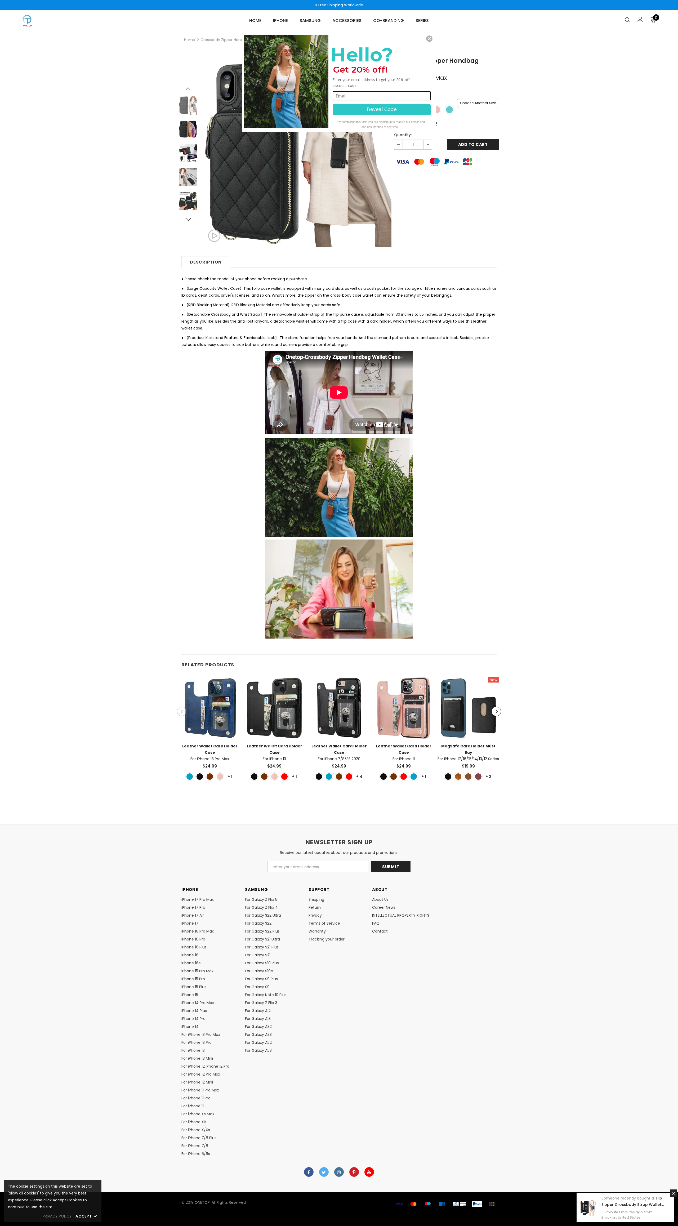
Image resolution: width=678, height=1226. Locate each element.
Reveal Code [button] (382, 109)
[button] (429, 38)
